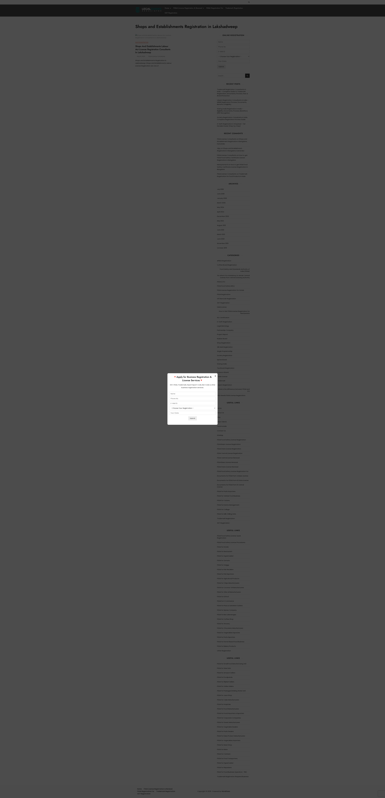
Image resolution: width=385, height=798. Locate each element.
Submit (192, 418)
